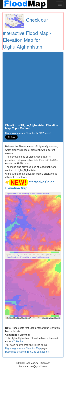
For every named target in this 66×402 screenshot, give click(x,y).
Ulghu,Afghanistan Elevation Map (23, 348)
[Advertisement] (33, 89)
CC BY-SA (17, 341)
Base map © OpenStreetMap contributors (27, 351)
